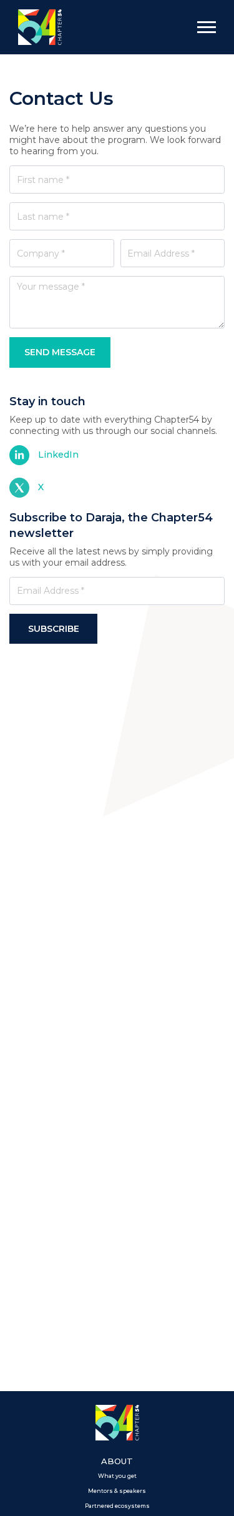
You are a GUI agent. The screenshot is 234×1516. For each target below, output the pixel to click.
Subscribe (53, 628)
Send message (59, 352)
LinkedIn (58, 454)
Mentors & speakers (117, 1491)
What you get (117, 1476)
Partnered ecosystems (117, 1506)
